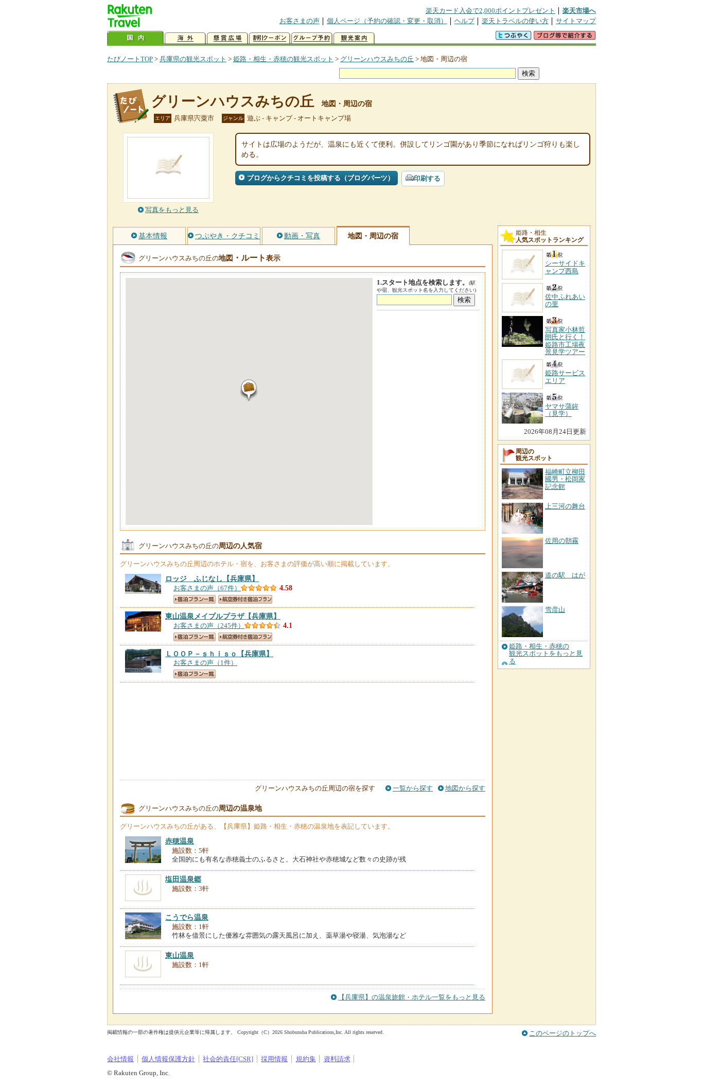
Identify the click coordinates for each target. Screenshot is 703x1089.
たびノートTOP (130, 59)
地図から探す (465, 788)
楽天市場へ (579, 10)
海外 (185, 38)
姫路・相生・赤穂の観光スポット (283, 59)
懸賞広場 (227, 38)
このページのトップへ (562, 1033)
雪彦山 (555, 609)
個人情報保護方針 (168, 1059)
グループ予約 (311, 38)
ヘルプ (464, 21)
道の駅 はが (565, 575)
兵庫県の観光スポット (193, 59)
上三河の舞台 (565, 506)
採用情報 (274, 1059)
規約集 (306, 1059)
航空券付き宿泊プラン (245, 599)
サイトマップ (576, 21)
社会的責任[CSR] (228, 1059)
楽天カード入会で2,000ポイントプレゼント (490, 10)
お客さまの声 (299, 21)
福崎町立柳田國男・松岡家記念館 (565, 479)
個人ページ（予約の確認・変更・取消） (387, 21)
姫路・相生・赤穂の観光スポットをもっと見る (546, 654)
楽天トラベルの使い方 (515, 21)
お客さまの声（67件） (207, 588)
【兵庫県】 (212, 578)
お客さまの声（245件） (208, 625)
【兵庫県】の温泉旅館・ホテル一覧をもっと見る (411, 997)
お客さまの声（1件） (205, 662)
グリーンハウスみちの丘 (377, 59)
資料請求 (337, 1059)
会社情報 (120, 1059)
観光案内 (354, 38)
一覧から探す (413, 788)
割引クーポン (269, 38)
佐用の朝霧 (561, 540)
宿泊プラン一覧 (194, 599)
